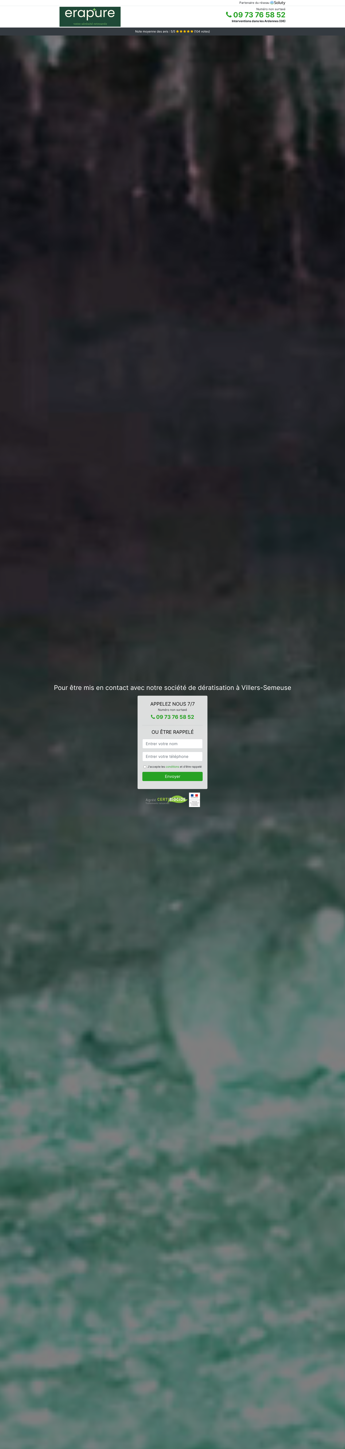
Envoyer (172, 776)
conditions (172, 766)
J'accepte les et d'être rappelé (175, 766)
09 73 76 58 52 (259, 14)
